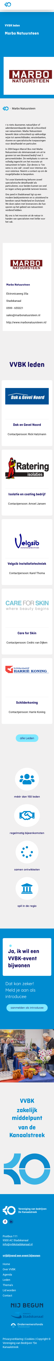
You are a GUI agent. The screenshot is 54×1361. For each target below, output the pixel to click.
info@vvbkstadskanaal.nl (18, 1244)
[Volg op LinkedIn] (11, 1221)
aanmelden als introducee (27, 1007)
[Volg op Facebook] (5, 1221)
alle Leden (27, 738)
